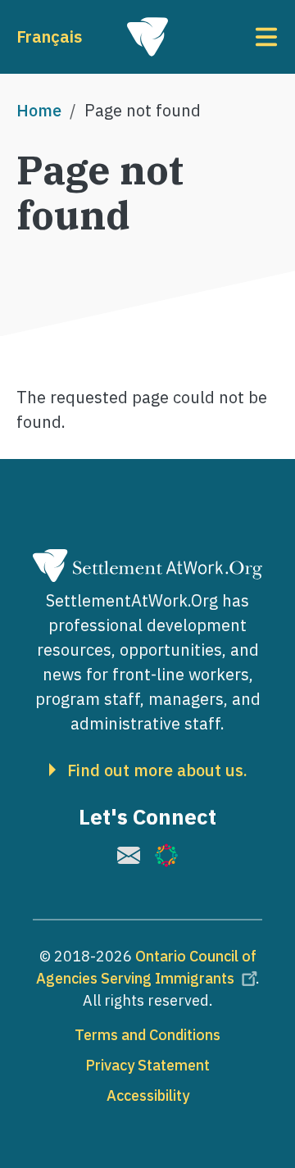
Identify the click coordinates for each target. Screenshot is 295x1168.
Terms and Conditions (147, 1034)
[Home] (147, 36)
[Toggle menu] (235, 37)
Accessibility (148, 1095)
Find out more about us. (157, 770)
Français (49, 36)
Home (38, 110)
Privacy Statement (147, 1065)
